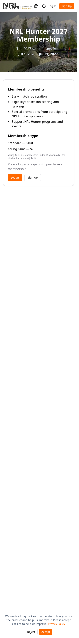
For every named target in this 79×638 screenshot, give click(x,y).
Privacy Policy (56, 624)
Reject (31, 632)
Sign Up (67, 6)
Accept (45, 632)
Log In (53, 6)
